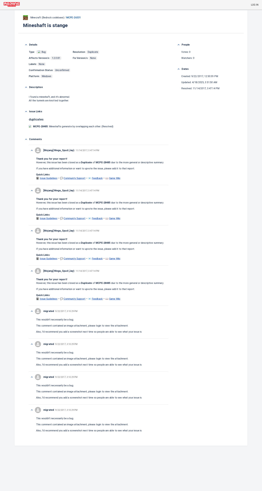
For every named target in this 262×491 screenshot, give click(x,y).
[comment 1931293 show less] (32, 377)
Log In (254, 4)
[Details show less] (26, 45)
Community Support (74, 178)
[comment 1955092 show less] (32, 311)
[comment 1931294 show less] (32, 231)
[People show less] (179, 45)
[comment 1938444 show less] (32, 191)
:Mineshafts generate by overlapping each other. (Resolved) (73, 126)
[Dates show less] (179, 69)
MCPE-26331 (73, 17)
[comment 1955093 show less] (32, 150)
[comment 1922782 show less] (32, 410)
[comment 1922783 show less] (32, 271)
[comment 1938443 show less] (32, 344)
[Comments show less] (26, 139)
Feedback (97, 178)
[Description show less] (26, 87)
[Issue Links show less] (26, 111)
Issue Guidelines (48, 178)
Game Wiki (114, 178)
